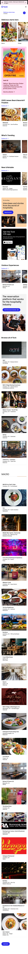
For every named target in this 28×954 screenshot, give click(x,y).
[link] (11, 118)
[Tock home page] (4, 7)
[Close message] (25, 3)
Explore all (4, 105)
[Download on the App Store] (14, 242)
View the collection (8, 91)
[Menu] (25, 6)
